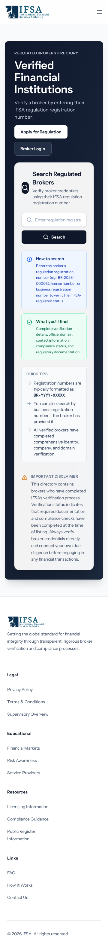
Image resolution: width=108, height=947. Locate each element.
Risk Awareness (22, 760)
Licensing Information (27, 806)
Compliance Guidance (28, 819)
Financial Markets (23, 748)
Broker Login (32, 148)
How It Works (20, 885)
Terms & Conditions (26, 702)
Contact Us (17, 897)
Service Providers (23, 772)
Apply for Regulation (41, 132)
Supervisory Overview (28, 714)
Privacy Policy (20, 689)
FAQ (11, 872)
